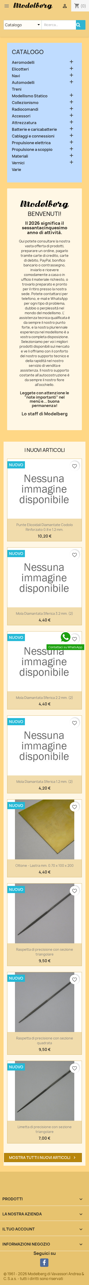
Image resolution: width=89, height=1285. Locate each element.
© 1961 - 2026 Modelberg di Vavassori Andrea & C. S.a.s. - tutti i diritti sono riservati (44, 1276)
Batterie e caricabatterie (34, 129)
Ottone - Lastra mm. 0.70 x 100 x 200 (44, 865)
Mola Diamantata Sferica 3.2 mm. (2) (44, 613)
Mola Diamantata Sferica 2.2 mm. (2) (44, 697)
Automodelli (23, 82)
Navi (16, 75)
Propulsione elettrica (31, 142)
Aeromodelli (23, 62)
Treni (16, 89)
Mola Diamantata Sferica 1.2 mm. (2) (44, 781)
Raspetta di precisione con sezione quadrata (44, 1040)
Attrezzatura (24, 122)
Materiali (20, 156)
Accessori (21, 116)
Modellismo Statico (29, 96)
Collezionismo (25, 102)
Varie (16, 169)
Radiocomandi (25, 109)
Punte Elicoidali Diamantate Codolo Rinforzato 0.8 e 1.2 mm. (44, 527)
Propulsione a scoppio (32, 149)
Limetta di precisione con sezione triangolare (45, 1129)
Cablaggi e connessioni (33, 136)
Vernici (18, 162)
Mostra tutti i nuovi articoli (43, 1157)
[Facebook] (44, 1262)
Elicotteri (20, 69)
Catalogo (28, 52)
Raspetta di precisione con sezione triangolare (44, 951)
